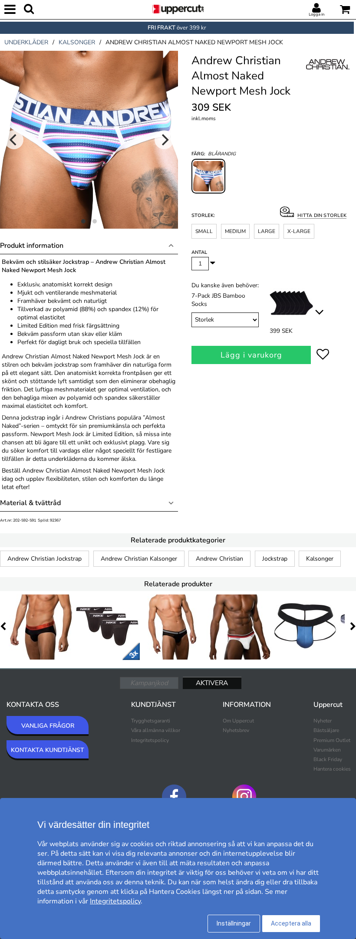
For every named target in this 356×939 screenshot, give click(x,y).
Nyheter (322, 720)
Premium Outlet (331, 740)
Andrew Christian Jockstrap (44, 559)
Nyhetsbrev (236, 730)
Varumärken (327, 749)
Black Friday (327, 759)
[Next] (164, 139)
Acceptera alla (291, 923)
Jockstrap (274, 559)
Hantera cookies (332, 768)
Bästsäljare (326, 730)
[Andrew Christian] (327, 73)
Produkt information (31, 245)
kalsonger (77, 42)
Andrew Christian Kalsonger (139, 559)
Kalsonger (319, 559)
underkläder (26, 42)
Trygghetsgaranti (150, 720)
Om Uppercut (238, 720)
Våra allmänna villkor (155, 730)
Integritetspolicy (150, 740)
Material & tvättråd (30, 503)
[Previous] (13, 139)
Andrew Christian (219, 559)
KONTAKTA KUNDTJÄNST (47, 750)
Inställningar (234, 923)
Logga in (316, 14)
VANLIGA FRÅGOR (47, 726)
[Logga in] (316, 8)
